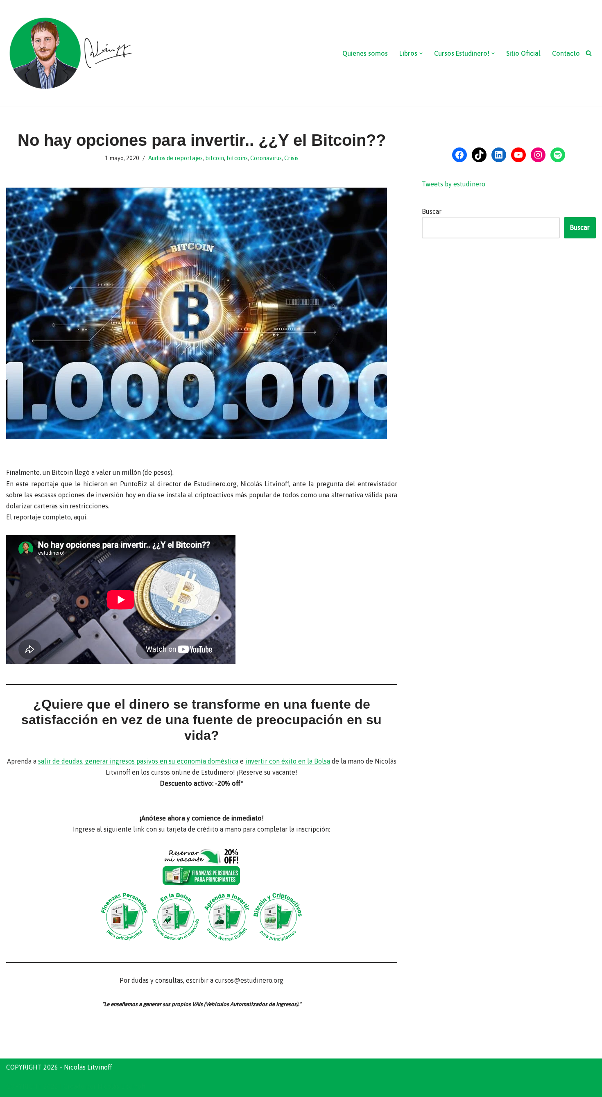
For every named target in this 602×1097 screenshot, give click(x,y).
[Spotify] (557, 154)
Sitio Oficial (523, 53)
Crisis (291, 158)
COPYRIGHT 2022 (32, 1086)
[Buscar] (589, 53)
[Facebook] (459, 154)
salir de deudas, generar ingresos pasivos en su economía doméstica (138, 761)
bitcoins (237, 158)
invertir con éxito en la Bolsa (287, 761)
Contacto (566, 53)
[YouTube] (518, 154)
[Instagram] (538, 154)
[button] (421, 53)
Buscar (431, 211)
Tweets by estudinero (453, 184)
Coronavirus (266, 158)
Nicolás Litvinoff (121, 1086)
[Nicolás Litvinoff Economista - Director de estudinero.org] (70, 53)
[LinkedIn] (498, 154)
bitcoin (214, 158)
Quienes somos (365, 53)
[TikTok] (479, 154)
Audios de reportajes (175, 158)
